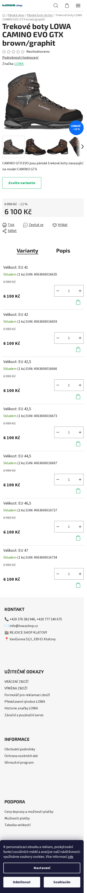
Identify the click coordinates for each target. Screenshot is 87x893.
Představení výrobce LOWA (24, 701)
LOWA (19, 63)
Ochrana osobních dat (21, 755)
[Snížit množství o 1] (57, 290)
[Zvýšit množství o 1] (80, 290)
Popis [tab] (63, 250)
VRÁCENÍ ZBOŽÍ (16, 681)
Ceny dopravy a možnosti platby (28, 811)
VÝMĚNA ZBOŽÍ (15, 688)
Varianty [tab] (27, 250)
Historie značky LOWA (21, 708)
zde (70, 856)
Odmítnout (22, 882)
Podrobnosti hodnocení (20, 57)
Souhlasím (61, 882)
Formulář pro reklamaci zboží (27, 695)
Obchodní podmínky (19, 749)
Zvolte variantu (21, 183)
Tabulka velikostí (17, 825)
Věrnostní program (19, 762)
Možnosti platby (17, 818)
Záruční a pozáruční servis (24, 715)
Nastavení (42, 868)
